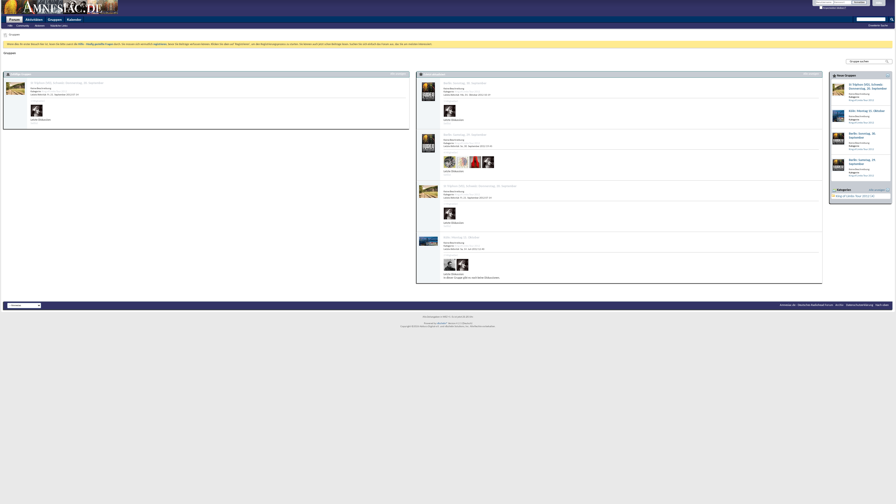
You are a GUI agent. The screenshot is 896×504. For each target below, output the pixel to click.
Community (22, 25)
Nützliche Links (59, 25)
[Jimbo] (475, 162)
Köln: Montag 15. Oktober (462, 237)
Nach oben (882, 305)
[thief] (37, 111)
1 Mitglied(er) (38, 101)
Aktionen (40, 25)
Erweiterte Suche (878, 25)
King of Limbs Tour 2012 (54, 91)
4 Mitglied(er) (451, 152)
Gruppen (55, 19)
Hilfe (879, 3)
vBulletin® (442, 323)
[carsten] (450, 162)
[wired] (462, 162)
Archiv (839, 305)
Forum (14, 19)
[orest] (450, 265)
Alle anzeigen (398, 74)
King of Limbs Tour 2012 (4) (855, 196)
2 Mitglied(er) (451, 255)
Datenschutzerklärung (859, 305)
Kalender (74, 19)
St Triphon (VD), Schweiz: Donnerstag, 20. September (67, 83)
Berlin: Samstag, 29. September (465, 135)
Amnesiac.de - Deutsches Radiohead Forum (806, 305)
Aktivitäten (34, 19)
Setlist (34, 123)
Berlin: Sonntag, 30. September (465, 83)
